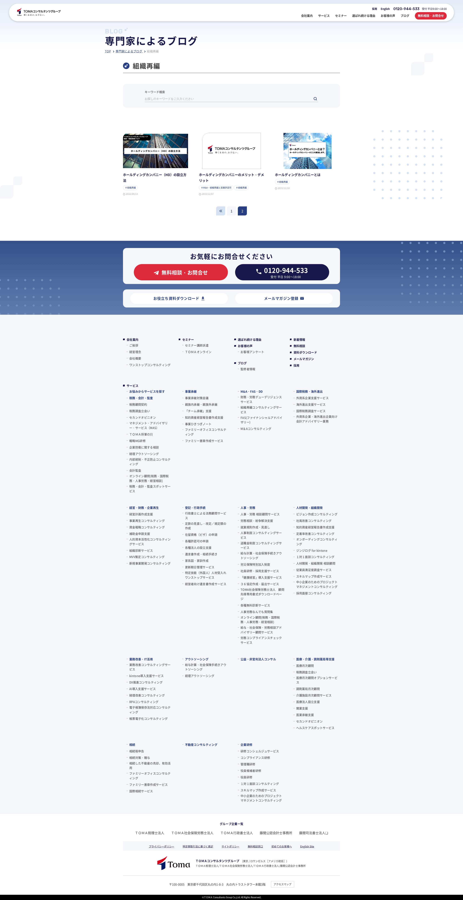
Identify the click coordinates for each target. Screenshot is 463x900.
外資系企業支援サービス (312, 398)
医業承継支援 (305, 715)
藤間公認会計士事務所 (276, 832)
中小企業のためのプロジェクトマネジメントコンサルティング (316, 584)
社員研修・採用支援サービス (260, 571)
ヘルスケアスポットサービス (315, 728)
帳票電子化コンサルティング (148, 718)
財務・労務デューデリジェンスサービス (261, 399)
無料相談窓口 (255, 846)
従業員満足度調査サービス (314, 570)
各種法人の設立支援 (198, 547)
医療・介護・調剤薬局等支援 (315, 659)
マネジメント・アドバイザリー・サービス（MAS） (148, 425)
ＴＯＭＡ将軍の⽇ (141, 434)
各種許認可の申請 (197, 541)
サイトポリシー (230, 846)
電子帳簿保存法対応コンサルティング (150, 709)
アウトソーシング (197, 659)
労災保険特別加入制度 (255, 564)
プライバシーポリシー (161, 846)
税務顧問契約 (138, 404)
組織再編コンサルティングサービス (261, 409)
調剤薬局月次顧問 (308, 689)
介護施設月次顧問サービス (314, 695)
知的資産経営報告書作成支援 (204, 417)
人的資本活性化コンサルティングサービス (150, 541)
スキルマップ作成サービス (314, 576)
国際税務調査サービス (311, 411)
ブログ (242, 363)
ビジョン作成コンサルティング (316, 514)
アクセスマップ (282, 884)
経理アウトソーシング (144, 454)
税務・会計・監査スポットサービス (150, 488)
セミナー (188, 339)
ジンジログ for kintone (311, 550)
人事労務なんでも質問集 (257, 612)
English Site (307, 846)
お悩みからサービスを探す (147, 391)
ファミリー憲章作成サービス (204, 441)
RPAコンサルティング (144, 702)
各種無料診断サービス (255, 605)
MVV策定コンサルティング (147, 557)
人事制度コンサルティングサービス (261, 535)
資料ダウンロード (305, 352)
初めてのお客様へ (281, 846)
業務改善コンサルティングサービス (150, 667)
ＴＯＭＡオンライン (198, 352)
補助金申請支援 (139, 533)
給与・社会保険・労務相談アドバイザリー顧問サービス (261, 629)
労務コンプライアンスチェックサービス (261, 640)
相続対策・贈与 (139, 757)
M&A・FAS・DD (252, 391)
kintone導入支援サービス (146, 676)
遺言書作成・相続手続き (201, 554)
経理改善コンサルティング (147, 695)
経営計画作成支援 (141, 514)
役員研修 (246, 777)
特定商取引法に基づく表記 (198, 846)
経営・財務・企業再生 (144, 507)
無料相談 (299, 346)
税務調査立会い (139, 411)
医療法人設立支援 (308, 702)
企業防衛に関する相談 (144, 447)
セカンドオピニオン (142, 417)
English (385, 8)
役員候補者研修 (251, 770)
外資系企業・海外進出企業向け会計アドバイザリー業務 (316, 418)
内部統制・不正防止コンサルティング (150, 461)
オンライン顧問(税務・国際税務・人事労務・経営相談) (149, 478)
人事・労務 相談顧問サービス (260, 514)
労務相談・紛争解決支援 (257, 520)
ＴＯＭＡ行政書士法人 (236, 832)
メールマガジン (304, 359)
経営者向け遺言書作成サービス (205, 584)
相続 (132, 744)
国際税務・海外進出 (309, 391)
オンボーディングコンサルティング (316, 541)
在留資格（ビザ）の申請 (201, 534)
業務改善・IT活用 (141, 659)
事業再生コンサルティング (147, 520)
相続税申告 (136, 751)
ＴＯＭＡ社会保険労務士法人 (192, 832)
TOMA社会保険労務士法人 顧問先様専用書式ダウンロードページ (262, 594)
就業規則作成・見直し (255, 527)
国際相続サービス (141, 791)
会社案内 (132, 339)
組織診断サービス (141, 550)
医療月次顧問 (305, 665)
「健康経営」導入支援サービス (261, 577)
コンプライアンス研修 (255, 757)
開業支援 (302, 708)
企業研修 (246, 744)
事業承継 (191, 391)
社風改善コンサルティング (314, 520)
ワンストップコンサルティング (150, 365)
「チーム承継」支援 (198, 411)
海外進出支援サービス (311, 404)
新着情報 (299, 339)
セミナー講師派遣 (197, 345)
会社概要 (135, 358)
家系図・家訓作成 (197, 560)
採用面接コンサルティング (314, 593)
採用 (374, 8)
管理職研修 (248, 764)
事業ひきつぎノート (198, 424)
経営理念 (135, 352)
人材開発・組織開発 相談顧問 (315, 563)
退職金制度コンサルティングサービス (261, 545)
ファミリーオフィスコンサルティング (205, 431)
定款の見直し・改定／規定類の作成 (205, 525)
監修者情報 (248, 369)
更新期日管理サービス (199, 567)
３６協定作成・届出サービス (260, 584)
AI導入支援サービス (142, 689)
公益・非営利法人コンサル (258, 659)
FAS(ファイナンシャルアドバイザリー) (261, 419)
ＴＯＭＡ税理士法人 (149, 832)
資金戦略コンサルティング (147, 527)
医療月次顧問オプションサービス (316, 680)
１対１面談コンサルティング (315, 557)
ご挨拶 (133, 345)
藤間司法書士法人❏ (313, 832)
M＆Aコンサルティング (256, 428)
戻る (220, 210)
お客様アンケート (252, 352)
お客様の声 (245, 346)
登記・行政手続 (195, 507)
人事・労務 (248, 507)
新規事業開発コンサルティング (150, 563)
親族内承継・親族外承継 (201, 404)
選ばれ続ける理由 (250, 339)
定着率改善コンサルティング (315, 533)
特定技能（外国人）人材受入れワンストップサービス (205, 575)
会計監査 (135, 470)
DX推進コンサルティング (146, 682)
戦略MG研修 (137, 441)
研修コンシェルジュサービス (260, 751)
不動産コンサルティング (201, 744)
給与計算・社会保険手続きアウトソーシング (261, 555)
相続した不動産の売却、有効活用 (150, 765)
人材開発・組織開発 (309, 507)
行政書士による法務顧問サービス (205, 515)
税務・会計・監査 (141, 398)
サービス (132, 386)
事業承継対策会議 (197, 398)
